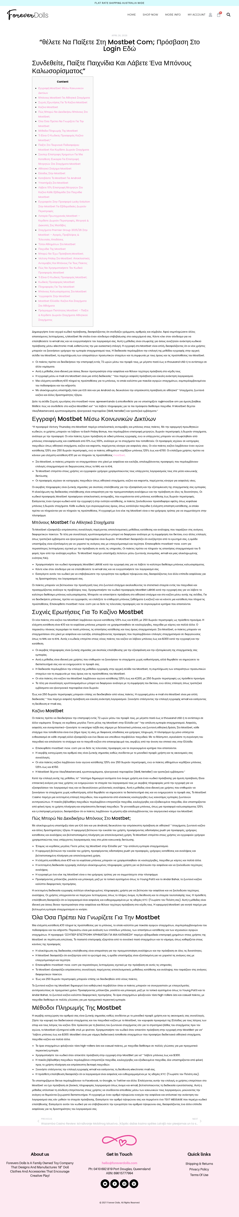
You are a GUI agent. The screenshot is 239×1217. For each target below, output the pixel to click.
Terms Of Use (199, 1175)
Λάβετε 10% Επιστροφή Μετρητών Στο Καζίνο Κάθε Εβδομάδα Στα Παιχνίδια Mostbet (60, 192)
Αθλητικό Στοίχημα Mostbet (55, 168)
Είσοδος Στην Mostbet (51, 173)
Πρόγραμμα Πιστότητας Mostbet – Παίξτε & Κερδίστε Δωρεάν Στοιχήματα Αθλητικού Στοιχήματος (63, 315)
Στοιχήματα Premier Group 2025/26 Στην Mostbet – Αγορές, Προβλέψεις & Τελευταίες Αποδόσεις (63, 234)
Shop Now (150, 14)
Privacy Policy (199, 1169)
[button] (228, 14)
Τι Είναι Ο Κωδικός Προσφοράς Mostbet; (62, 277)
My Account (196, 14)
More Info (173, 14)
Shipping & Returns (199, 1164)
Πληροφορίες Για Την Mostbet (56, 287)
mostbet (119, 455)
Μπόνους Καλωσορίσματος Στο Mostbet (62, 291)
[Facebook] (114, 1183)
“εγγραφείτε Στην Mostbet (54, 296)
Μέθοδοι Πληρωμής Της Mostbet (58, 131)
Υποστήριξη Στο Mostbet (53, 183)
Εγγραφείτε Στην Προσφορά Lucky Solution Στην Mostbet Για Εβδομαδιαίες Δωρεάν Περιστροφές (64, 206)
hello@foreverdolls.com (119, 1163)
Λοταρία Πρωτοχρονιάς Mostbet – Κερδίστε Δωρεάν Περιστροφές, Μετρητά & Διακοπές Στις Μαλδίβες (63, 220)
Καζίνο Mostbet (48, 107)
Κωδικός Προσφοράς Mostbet (56, 282)
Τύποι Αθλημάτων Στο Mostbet (57, 244)
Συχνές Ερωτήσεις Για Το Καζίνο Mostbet (62, 102)
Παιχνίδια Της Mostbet (52, 249)
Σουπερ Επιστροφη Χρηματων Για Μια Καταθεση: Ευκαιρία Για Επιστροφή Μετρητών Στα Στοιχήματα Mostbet (60, 159)
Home (131, 14)
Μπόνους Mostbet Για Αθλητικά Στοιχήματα (64, 97)
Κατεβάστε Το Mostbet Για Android (59, 178)
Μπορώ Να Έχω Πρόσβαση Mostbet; (61, 253)
